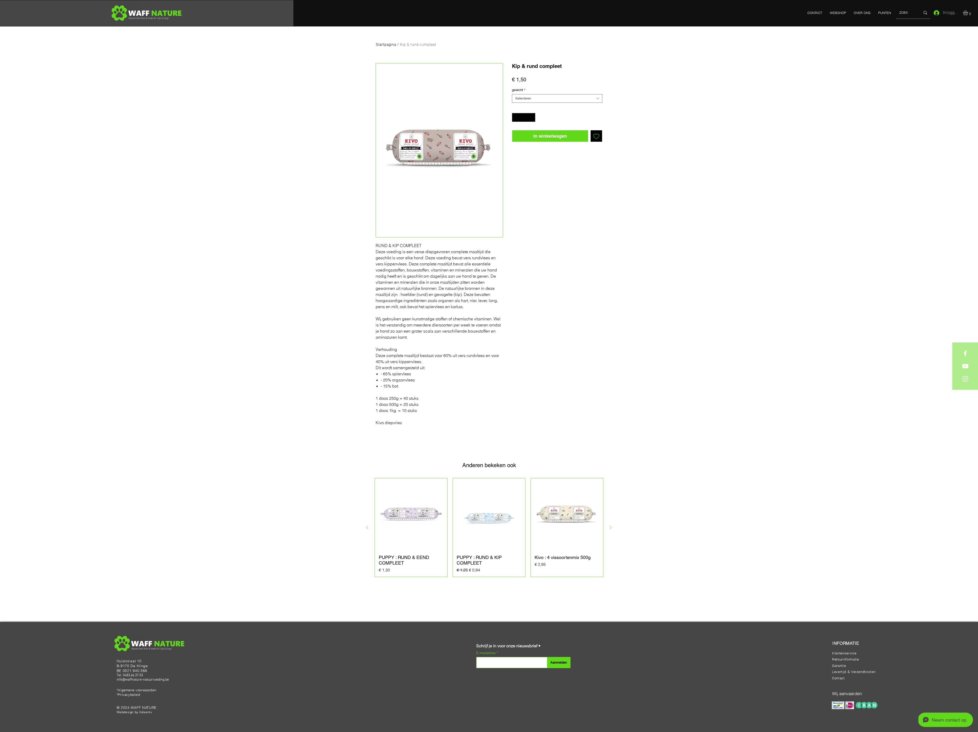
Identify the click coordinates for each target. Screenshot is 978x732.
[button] (968, 12)
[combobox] (557, 98)
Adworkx (145, 712)
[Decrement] (516, 117)
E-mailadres (486, 653)
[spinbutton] (524, 117)
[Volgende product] (611, 527)
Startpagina (386, 44)
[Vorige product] (367, 527)
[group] (489, 527)
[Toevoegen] (596, 136)
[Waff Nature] (965, 353)
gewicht (518, 90)
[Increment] (532, 117)
